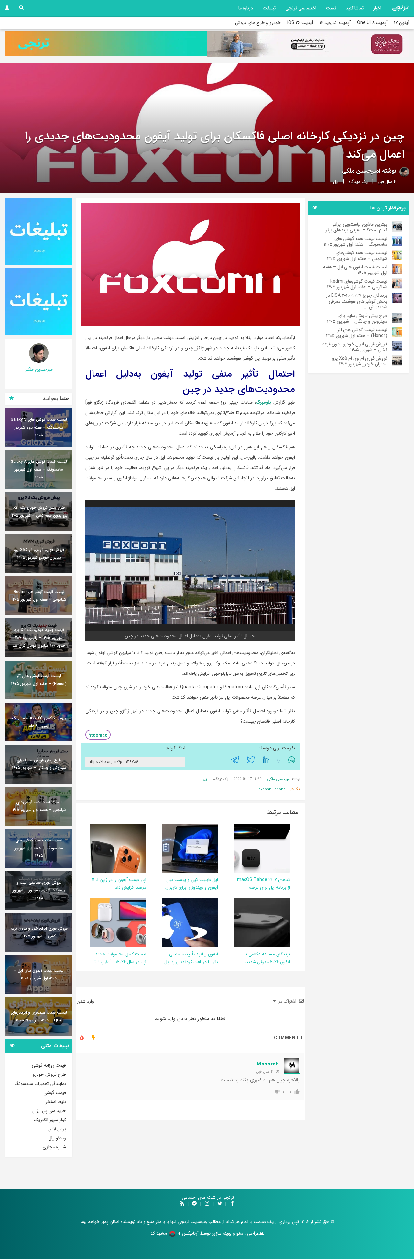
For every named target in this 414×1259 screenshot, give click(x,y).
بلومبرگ (263, 402)
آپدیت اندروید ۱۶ (335, 22)
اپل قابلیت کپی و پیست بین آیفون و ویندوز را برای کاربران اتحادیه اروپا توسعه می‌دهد (191, 887)
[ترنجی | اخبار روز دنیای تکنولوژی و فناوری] (400, 8)
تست (331, 8)
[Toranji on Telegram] (194, 1204)
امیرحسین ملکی (361, 170)
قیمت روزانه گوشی (49, 1065)
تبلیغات (269, 8)
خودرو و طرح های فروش (258, 22)
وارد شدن (86, 1001)
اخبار (377, 8)
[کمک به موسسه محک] (308, 44)
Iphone (279, 789)
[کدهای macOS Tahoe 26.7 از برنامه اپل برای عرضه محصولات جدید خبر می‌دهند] (241, 848)
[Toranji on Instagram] (206, 1204)
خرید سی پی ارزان (49, 1110)
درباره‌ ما (245, 8)
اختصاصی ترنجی (300, 8)
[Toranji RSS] (181, 1204)
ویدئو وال (57, 1138)
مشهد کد (158, 1233)
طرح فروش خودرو (49, 1074)
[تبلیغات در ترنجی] (106, 44)
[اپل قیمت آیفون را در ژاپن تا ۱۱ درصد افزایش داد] (103, 848)
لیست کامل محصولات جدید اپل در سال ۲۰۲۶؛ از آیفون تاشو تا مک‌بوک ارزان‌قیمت (119, 962)
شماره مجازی (54, 1147)
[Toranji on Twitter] (219, 1204)
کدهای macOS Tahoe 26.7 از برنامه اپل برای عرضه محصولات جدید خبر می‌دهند (263, 887)
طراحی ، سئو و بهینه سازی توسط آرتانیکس (220, 1233)
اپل (336, 181)
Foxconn (263, 789)
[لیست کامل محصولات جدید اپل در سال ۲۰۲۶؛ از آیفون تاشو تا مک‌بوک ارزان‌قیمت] (109, 922)
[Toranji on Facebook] (232, 1204)
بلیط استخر (56, 1101)
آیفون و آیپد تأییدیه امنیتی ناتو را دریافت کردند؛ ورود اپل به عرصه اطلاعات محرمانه (191, 962)
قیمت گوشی (54, 1092)
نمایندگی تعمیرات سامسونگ (40, 1083)
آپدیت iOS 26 (300, 22)
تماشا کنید (355, 8)
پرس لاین (57, 1128)
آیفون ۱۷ (401, 22)
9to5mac (98, 735)
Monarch (268, 1064)
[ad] (38, 231)
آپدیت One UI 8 (372, 22)
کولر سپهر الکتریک (50, 1119)
